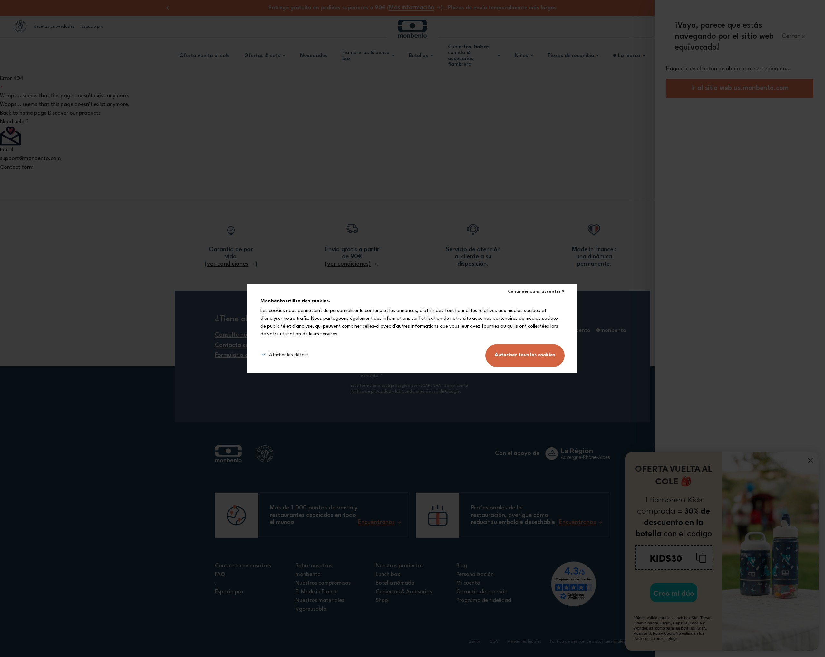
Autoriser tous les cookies (525, 355)
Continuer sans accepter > (536, 292)
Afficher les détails (289, 355)
